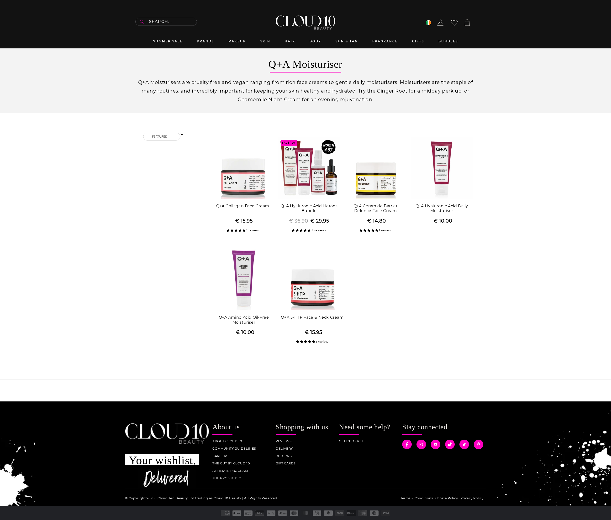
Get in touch (351, 441)
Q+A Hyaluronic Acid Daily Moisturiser (442, 208)
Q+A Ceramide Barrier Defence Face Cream (375, 208)
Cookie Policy (446, 498)
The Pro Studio (226, 478)
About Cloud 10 (227, 441)
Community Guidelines (234, 448)
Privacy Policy (472, 498)
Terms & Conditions (416, 498)
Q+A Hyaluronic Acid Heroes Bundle (309, 208)
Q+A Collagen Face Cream (242, 206)
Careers (220, 456)
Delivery (284, 448)
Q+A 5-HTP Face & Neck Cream (312, 317)
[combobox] (166, 22)
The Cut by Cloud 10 (231, 463)
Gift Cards (286, 463)
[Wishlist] (454, 22)
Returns (284, 456)
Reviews (283, 441)
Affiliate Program (230, 470)
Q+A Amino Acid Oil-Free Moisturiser (244, 320)
